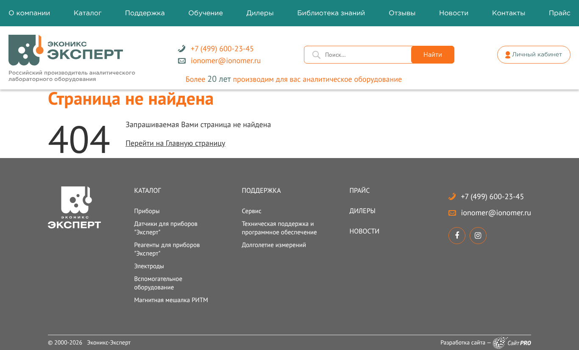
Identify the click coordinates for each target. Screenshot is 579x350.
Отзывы (402, 13)
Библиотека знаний (331, 13)
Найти (432, 55)
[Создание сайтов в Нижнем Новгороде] (512, 342)
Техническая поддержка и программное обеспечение (279, 228)
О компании (29, 13)
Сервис (251, 211)
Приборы (146, 211)
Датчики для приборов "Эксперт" (166, 228)
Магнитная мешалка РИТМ (171, 300)
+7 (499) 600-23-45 (492, 196)
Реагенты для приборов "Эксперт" (167, 249)
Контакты (508, 13)
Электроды (149, 266)
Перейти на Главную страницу (175, 143)
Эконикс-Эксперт (109, 342)
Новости (365, 231)
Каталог (147, 190)
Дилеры (363, 211)
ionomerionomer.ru (496, 212)
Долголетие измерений (274, 245)
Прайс (360, 190)
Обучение (205, 13)
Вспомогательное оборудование (158, 283)
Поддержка (261, 190)
